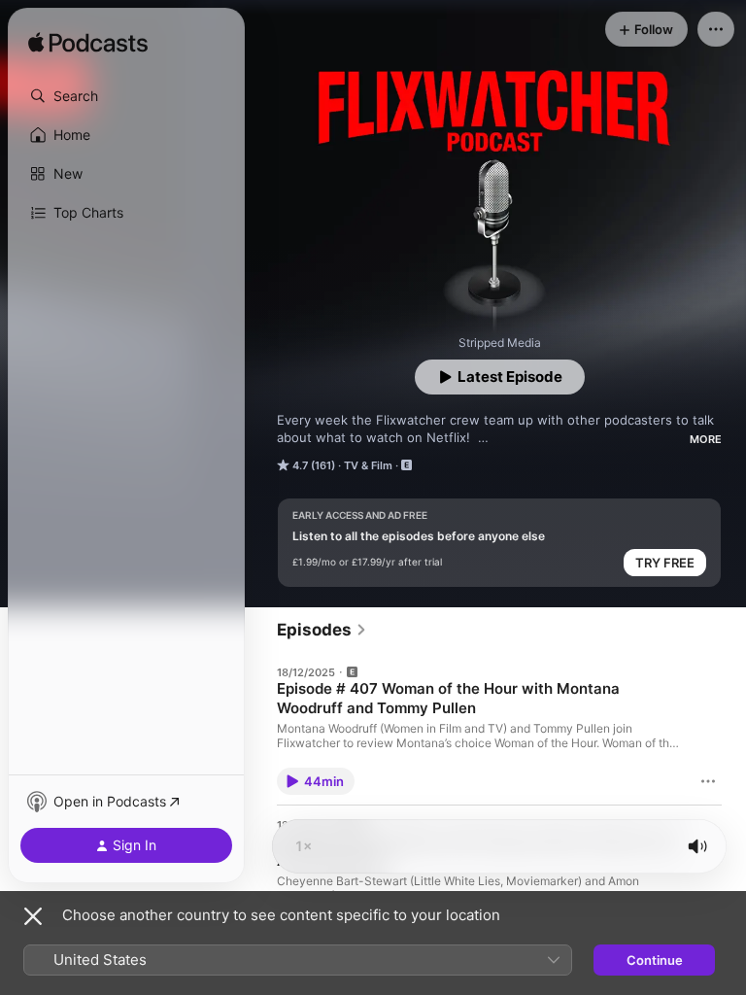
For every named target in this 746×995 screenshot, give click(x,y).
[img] (88, 43)
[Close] (33, 916)
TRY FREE (665, 562)
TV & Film (368, 465)
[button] (126, 96)
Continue (655, 960)
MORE (706, 439)
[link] (322, 629)
